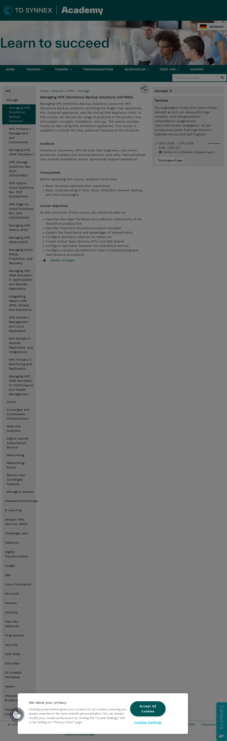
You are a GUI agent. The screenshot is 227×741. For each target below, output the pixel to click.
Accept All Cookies (147, 708)
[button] (17, 715)
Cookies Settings (148, 722)
